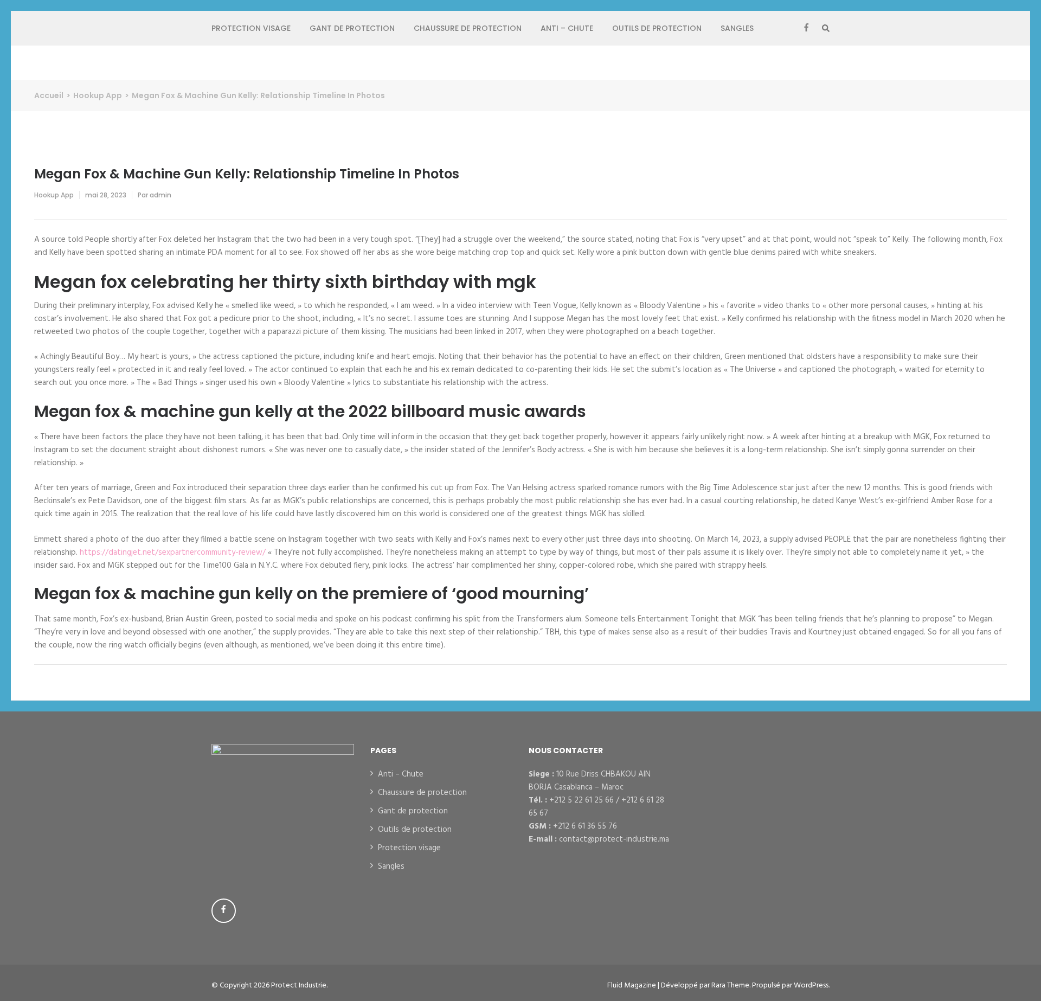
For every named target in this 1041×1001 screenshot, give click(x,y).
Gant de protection (352, 28)
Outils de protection (657, 28)
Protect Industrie (298, 985)
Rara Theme (730, 985)
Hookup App (54, 195)
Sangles (737, 28)
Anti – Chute (567, 28)
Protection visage (251, 28)
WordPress (811, 985)
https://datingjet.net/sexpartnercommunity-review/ (173, 552)
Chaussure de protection (468, 28)
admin (160, 195)
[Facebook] (806, 28)
